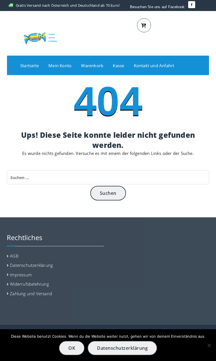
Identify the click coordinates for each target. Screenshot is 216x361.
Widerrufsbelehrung (29, 284)
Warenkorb (92, 65)
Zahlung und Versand (31, 293)
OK (71, 348)
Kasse (118, 65)
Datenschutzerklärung (31, 265)
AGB (14, 256)
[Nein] (209, 345)
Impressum (21, 274)
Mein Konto (59, 65)
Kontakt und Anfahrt (154, 65)
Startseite (29, 65)
